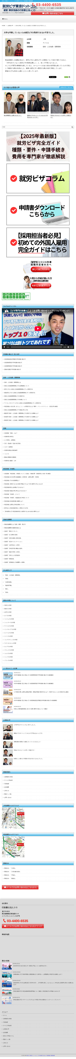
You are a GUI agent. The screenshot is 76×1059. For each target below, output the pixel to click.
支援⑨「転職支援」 (9, 559)
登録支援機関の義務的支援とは (12, 528)
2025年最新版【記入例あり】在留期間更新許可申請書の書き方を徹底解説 (33, 675)
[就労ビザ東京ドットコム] (19, 7)
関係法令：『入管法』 (10, 868)
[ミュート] (68, 347)
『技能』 (6, 578)
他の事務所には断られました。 (13, 115)
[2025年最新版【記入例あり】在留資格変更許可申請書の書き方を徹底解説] (8, 687)
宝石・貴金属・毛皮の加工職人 (12, 443)
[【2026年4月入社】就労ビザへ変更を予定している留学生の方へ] (7, 970)
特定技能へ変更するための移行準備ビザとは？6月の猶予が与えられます (23, 484)
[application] (38, 328)
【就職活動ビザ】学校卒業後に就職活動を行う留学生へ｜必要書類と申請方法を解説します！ (38, 974)
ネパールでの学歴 (9, 633)
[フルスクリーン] (72, 347)
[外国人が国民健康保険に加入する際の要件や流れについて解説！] (8, 712)
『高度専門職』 (8, 585)
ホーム (5, 1015)
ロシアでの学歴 (8, 646)
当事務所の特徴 (8, 777)
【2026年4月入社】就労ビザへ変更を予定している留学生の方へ (30, 966)
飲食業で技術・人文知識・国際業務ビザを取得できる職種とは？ (21, 416)
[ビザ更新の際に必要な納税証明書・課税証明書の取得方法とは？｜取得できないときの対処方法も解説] (8, 696)
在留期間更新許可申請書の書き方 (13, 366)
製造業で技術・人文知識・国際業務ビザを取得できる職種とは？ (21, 420)
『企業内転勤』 (8, 582)
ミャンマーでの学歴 (9, 622)
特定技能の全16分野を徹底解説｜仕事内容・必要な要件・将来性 (21, 477)
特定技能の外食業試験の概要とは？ (13, 501)
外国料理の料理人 (9, 436)
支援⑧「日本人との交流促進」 (12, 555)
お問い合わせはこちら (54, 13)
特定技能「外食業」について (12, 494)
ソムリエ (6, 454)
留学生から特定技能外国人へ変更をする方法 (16, 508)
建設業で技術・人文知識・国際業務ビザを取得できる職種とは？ (21, 413)
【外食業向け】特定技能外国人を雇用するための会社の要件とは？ (22, 511)
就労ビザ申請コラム (8, 1036)
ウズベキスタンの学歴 (10, 643)
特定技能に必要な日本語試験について (14, 504)
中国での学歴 (7, 605)
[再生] (4, 347)
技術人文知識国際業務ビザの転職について (15, 399)
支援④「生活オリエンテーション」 (13, 541)
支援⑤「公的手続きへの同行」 (12, 545)
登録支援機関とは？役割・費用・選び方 (15, 524)
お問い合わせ (7, 797)
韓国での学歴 (7, 608)
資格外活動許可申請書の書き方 (12, 369)
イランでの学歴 (8, 660)
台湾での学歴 (7, 612)
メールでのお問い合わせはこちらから (21, 887)
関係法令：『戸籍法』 (10, 875)
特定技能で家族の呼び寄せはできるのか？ (15, 491)
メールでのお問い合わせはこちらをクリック (24, 926)
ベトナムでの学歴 (9, 619)
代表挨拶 (6, 783)
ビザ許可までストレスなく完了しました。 (25, 725)
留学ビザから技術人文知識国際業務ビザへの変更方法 (18, 389)
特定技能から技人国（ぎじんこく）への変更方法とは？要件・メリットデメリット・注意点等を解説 (31, 406)
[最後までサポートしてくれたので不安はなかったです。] (38, 111)
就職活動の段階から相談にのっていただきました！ (27, 741)
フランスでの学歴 (9, 650)
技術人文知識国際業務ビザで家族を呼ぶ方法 (16, 410)
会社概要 (6, 787)
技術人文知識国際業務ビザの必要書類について (16, 386)
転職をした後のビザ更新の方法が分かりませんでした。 (29, 758)
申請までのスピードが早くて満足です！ (24, 750)
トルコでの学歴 (8, 653)
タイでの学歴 (7, 615)
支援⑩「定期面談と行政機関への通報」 (15, 562)
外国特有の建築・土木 (10, 460)
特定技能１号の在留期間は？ (12, 480)
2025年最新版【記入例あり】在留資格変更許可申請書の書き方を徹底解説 (33, 683)
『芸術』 (6, 592)
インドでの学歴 (8, 657)
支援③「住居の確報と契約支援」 (13, 538)
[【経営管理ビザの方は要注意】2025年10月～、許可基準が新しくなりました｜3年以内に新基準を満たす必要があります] (7, 986)
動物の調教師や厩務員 (10, 457)
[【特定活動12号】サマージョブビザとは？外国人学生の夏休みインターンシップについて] (7, 1003)
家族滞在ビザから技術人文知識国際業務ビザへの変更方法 (19, 392)
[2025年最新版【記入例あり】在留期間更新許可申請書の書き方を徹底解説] (8, 679)
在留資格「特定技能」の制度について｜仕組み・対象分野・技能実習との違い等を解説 (27, 473)
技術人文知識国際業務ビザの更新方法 (14, 396)
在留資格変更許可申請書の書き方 (13, 362)
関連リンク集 (7, 794)
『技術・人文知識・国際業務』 (12, 575)
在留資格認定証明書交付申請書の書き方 (15, 359)
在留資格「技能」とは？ (10, 433)
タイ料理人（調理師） (10, 440)
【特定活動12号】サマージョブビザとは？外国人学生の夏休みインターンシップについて (36, 999)
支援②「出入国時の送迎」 (11, 534)
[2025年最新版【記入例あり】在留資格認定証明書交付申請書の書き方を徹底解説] (8, 704)
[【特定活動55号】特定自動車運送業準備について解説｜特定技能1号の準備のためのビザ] (7, 995)
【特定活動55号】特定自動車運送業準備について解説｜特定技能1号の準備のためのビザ (36, 991)
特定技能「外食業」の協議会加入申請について (16, 497)
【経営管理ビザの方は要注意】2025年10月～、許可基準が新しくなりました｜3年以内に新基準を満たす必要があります (43, 983)
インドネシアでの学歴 (10, 629)
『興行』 (6, 589)
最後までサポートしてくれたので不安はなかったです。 (29, 733)
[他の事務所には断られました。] (15, 113)
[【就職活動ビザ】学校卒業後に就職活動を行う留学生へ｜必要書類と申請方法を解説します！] (7, 978)
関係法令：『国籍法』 (10, 878)
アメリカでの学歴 (9, 626)
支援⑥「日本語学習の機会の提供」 (13, 548)
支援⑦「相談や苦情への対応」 (12, 552)
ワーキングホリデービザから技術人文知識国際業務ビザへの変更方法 (22, 403)
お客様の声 (6, 1029)
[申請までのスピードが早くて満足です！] (61, 113)
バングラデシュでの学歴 (10, 639)
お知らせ (6, 790)
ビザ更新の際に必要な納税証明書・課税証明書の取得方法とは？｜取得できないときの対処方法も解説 (41, 692)
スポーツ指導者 (8, 447)
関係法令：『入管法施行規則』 (12, 871)
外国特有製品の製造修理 (10, 450)
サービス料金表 (8, 780)
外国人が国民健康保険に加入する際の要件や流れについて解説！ (31, 709)
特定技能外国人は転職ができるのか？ (14, 487)
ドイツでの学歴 (8, 636)
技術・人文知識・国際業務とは (12, 382)
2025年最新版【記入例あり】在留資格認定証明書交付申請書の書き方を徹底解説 (35, 700)
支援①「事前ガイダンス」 (11, 531)
